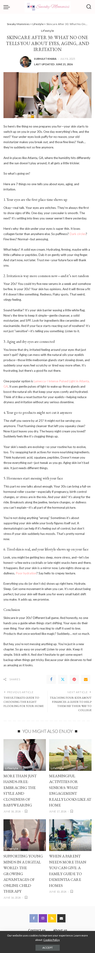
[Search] (89, 7)
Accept (47, 947)
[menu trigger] (7, 7)
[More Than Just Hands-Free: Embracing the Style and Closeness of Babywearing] (24, 755)
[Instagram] (43, 918)
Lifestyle (47, 30)
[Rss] (52, 918)
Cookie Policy (51, 939)
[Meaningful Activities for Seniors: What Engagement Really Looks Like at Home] (70, 755)
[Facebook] (51, 679)
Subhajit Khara (45, 58)
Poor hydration (25, 573)
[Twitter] (62, 679)
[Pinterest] (74, 679)
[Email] (85, 679)
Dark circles (77, 234)
